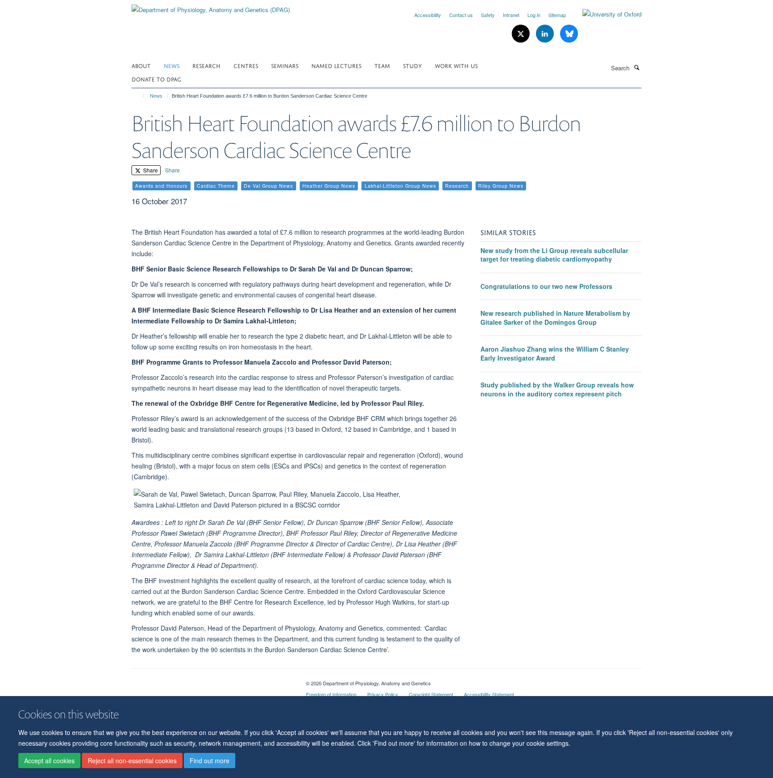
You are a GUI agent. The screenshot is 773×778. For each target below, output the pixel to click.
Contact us (461, 14)
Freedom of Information (331, 694)
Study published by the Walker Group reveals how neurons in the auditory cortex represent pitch (557, 389)
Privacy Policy (382, 694)
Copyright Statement (431, 694)
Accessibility (427, 14)
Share (150, 170)
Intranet (511, 14)
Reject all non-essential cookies (132, 760)
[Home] (139, 96)
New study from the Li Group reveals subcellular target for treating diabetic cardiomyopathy (554, 255)
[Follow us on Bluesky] (569, 34)
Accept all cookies (49, 760)
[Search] (636, 67)
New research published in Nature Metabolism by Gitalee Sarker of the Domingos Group (555, 318)
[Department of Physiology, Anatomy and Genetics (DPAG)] (211, 6)
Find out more (209, 760)
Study (412, 65)
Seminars (284, 65)
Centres (246, 65)
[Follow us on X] (521, 34)
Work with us (456, 65)
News (171, 65)
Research (206, 65)
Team (382, 65)
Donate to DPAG (156, 78)
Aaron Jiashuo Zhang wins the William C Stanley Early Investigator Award (554, 353)
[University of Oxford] (605, 14)
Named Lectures (336, 65)
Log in (533, 14)
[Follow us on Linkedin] (546, 34)
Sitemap (557, 14)
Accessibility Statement (489, 694)
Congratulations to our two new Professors (546, 286)
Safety (488, 14)
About (141, 65)
